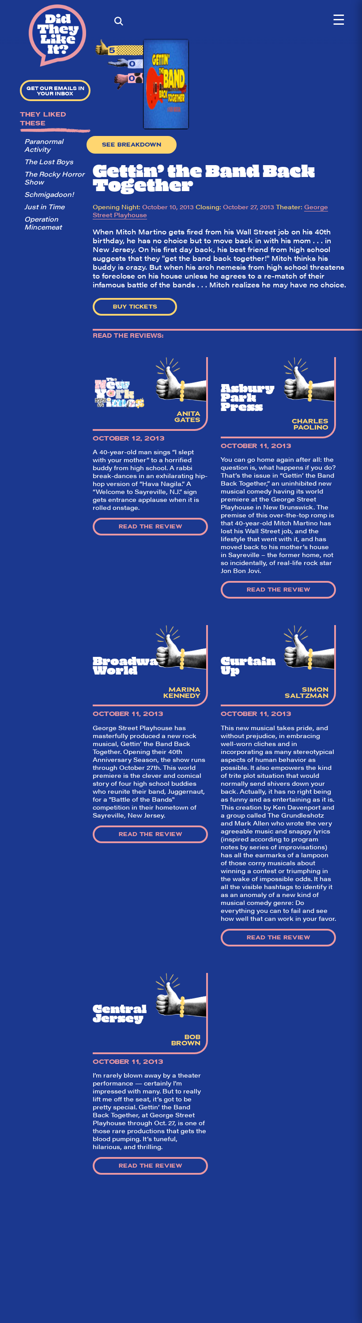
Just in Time (44, 206)
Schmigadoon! (49, 194)
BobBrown (185, 1040)
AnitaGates (187, 417)
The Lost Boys (48, 161)
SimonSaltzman (306, 693)
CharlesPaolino (310, 424)
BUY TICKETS (135, 306)
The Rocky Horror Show (54, 177)
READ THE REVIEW (150, 526)
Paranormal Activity (43, 145)
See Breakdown (131, 144)
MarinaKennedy (181, 693)
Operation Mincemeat (43, 222)
